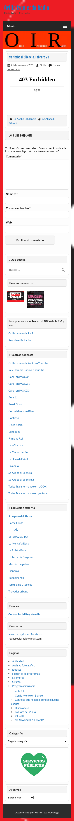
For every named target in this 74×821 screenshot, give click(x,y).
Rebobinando (16, 577)
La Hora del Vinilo (18, 459)
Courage (54, 812)
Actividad (18, 661)
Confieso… (14, 418)
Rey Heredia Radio (19, 340)
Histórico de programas (26, 673)
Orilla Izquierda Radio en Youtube (28, 363)
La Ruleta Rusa (17, 550)
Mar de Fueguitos (18, 564)
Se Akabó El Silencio (25, 118)
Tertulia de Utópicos (20, 584)
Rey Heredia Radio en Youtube (26, 370)
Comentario (14, 156)
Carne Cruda (15, 522)
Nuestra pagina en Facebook (25, 634)
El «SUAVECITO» (18, 536)
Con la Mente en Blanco (22, 411)
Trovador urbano (18, 591)
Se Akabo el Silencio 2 (21, 479)
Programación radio (23, 686)
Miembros (18, 677)
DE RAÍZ (13, 529)
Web (9, 222)
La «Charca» (15, 445)
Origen (16, 681)
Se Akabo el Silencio (20, 472)
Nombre (12, 194)
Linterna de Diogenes (21, 557)
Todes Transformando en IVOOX (27, 486)
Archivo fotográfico (23, 665)
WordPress (40, 812)
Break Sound (15, 404)
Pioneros (13, 570)
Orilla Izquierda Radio (26, 8)
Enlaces (16, 669)
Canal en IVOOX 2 (19, 383)
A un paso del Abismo (20, 516)
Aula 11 (13, 397)
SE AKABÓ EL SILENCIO (29, 720)
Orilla (43, 65)
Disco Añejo (15, 424)
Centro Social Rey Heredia (24, 614)
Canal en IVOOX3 (19, 390)
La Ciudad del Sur (18, 452)
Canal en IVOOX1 (19, 376)
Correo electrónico (18, 208)
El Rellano (14, 431)
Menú (11, 26)
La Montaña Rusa (18, 543)
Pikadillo (13, 465)
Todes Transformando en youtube (27, 493)
